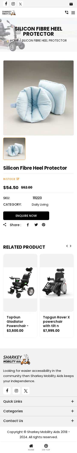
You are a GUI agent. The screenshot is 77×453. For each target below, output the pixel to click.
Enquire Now (26, 216)
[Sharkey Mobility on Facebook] (6, 3)
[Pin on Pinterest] (43, 224)
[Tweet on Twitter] (36, 224)
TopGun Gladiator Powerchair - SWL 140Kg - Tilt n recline (20, 321)
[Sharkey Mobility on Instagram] (13, 3)
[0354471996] (66, 12)
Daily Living (40, 204)
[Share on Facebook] (28, 224)
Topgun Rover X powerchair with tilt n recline (56, 321)
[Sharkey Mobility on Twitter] (20, 3)
